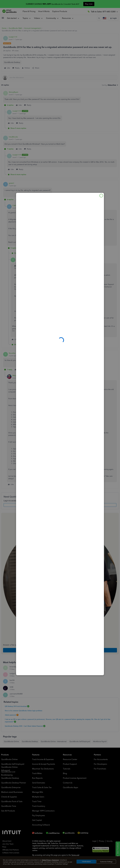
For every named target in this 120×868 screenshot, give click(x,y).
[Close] (101, 195)
